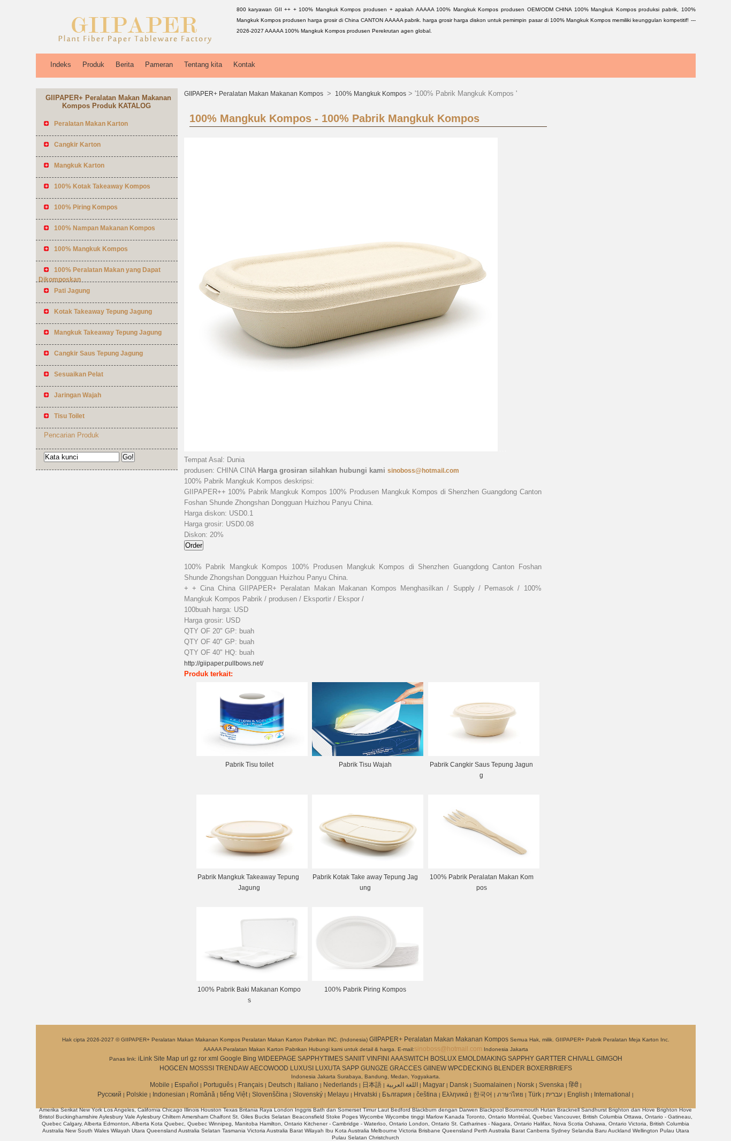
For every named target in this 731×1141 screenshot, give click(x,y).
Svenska (551, 1085)
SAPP (350, 1068)
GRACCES (406, 1068)
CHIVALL (581, 1058)
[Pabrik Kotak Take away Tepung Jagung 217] (367, 866)
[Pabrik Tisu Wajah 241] (367, 754)
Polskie (137, 1094)
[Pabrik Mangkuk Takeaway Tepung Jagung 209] (252, 866)
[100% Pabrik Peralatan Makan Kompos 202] (483, 866)
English (578, 1094)
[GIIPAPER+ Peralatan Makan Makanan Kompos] (134, 45)
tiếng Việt (233, 1094)
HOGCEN (173, 1068)
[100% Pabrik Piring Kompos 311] (367, 979)
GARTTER (551, 1058)
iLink (145, 1058)
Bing (249, 1058)
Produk (93, 65)
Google (230, 1058)
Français (250, 1085)
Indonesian (169, 1094)
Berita (125, 65)
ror (203, 1058)
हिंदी (573, 1085)
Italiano (307, 1085)
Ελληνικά (455, 1094)
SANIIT (355, 1058)
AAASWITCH (410, 1058)
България (397, 1094)
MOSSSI (201, 1068)
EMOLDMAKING (482, 1058)
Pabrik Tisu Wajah (365, 764)
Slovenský (308, 1094)
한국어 (482, 1094)
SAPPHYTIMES (320, 1058)
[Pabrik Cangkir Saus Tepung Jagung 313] (483, 754)
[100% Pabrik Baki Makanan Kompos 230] (252, 979)
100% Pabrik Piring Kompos (365, 989)
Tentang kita (203, 65)
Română (202, 1094)
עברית (554, 1094)
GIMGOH (609, 1058)
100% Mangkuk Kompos (369, 93)
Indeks (60, 65)
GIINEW (434, 1068)
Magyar (434, 1085)
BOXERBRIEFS (549, 1068)
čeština (426, 1094)
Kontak (244, 65)
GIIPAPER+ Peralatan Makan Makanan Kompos (254, 93)
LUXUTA (327, 1068)
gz (193, 1058)
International (612, 1094)
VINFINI (378, 1058)
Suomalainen (492, 1085)
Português (218, 1085)
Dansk (459, 1085)
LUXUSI (302, 1068)
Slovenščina (270, 1094)
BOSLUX (443, 1058)
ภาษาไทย (510, 1094)
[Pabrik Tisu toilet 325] (252, 754)
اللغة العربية (402, 1085)
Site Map (166, 1058)
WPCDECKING (470, 1068)
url (184, 1058)
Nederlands (340, 1085)
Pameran (159, 65)
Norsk (525, 1085)
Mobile (160, 1085)
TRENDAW (232, 1068)
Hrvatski (365, 1094)
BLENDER (509, 1068)
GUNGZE (374, 1068)
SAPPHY (521, 1058)
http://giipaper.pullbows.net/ (223, 663)
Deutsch (280, 1085)
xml (213, 1058)
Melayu (338, 1094)
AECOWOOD (269, 1068)
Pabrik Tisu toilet (249, 764)
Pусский (109, 1094)
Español (186, 1085)
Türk (534, 1094)
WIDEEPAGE (277, 1058)
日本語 (372, 1085)
